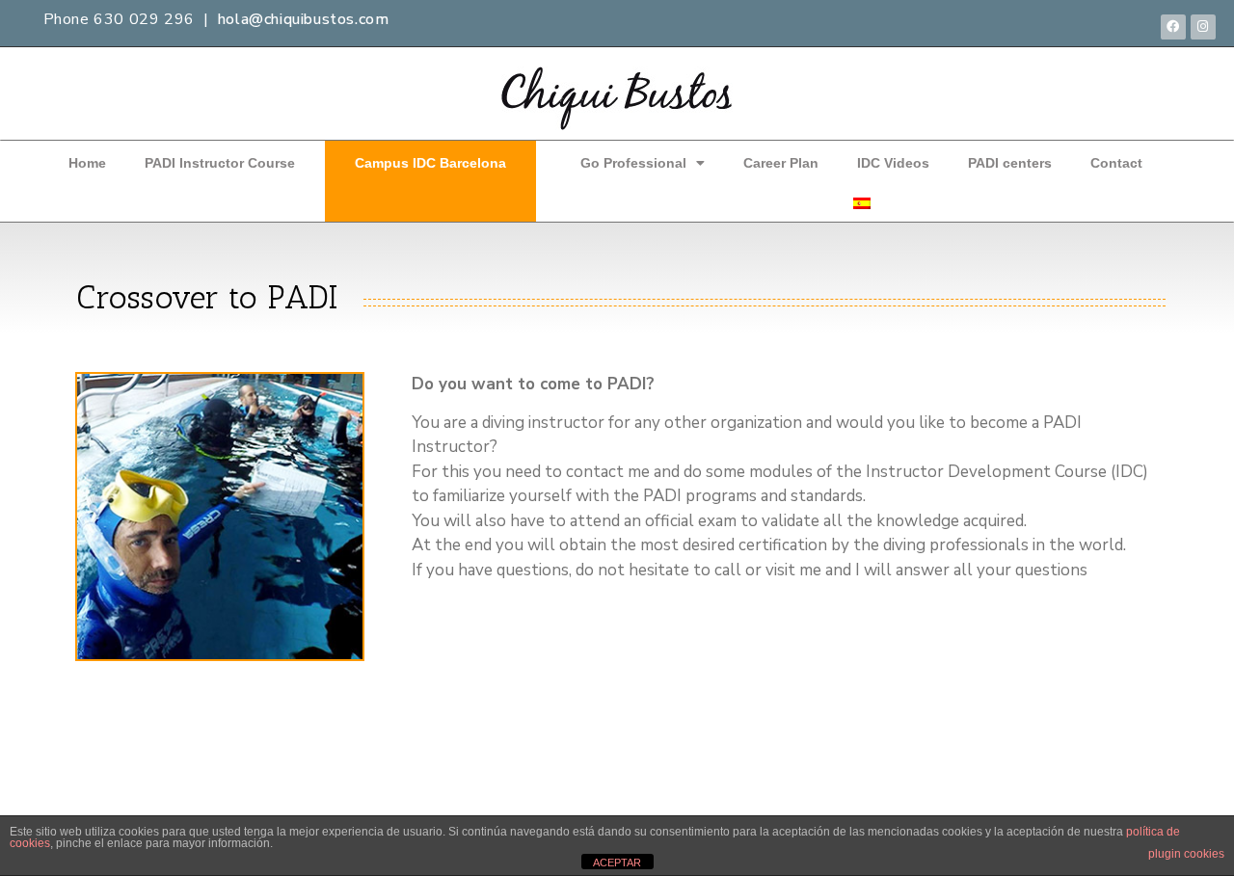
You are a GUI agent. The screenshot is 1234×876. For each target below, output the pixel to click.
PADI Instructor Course (220, 163)
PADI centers (1010, 163)
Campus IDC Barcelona (430, 163)
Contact (1116, 163)
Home (87, 163)
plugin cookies (1186, 854)
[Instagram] (1203, 27)
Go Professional (633, 163)
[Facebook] (1173, 27)
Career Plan (780, 163)
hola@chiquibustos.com (303, 19)
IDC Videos (893, 163)
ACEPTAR (617, 862)
